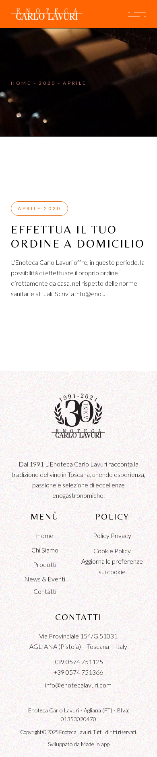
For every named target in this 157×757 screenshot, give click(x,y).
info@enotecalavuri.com (78, 685)
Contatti (44, 591)
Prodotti (44, 564)
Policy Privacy (112, 535)
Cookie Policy (112, 550)
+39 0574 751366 (78, 672)
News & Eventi (44, 579)
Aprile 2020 (39, 208)
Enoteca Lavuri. (75, 732)
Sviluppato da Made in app (78, 744)
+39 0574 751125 (78, 661)
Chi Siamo (44, 550)
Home (45, 535)
